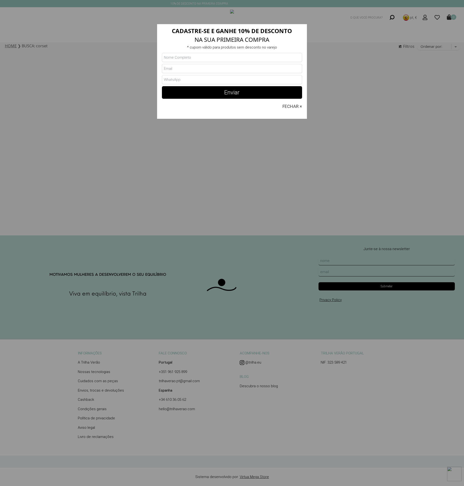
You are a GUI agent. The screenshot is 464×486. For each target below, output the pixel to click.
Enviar (231, 92)
